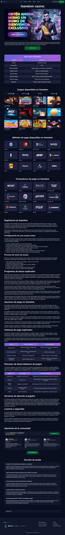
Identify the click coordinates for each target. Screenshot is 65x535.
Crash (39, 93)
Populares (10, 93)
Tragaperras (53, 93)
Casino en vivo (24, 93)
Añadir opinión (54, 433)
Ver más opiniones (32, 452)
